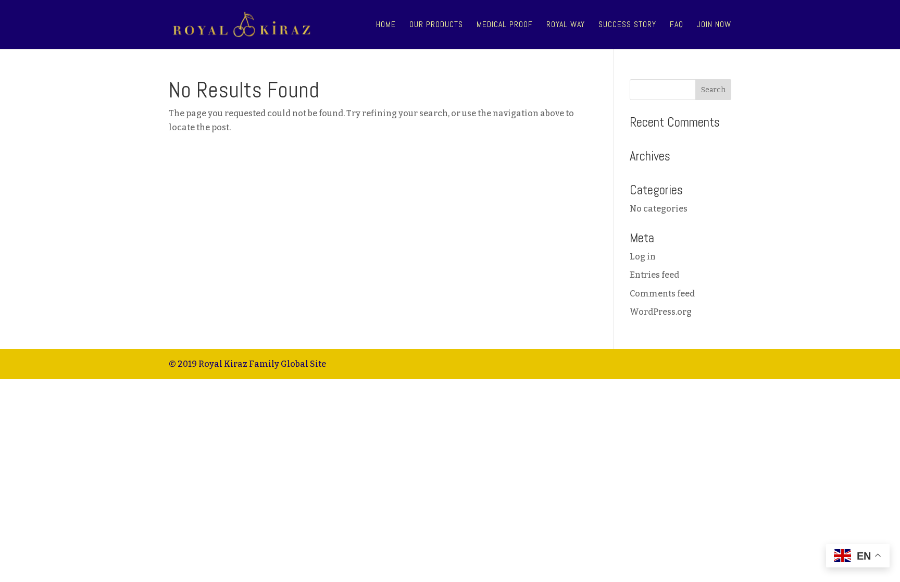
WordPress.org (661, 312)
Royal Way (565, 25)
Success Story (627, 25)
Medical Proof (505, 25)
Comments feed (662, 294)
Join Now (714, 25)
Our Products (436, 25)
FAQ (676, 25)
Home (386, 25)
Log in (643, 257)
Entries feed (654, 275)
